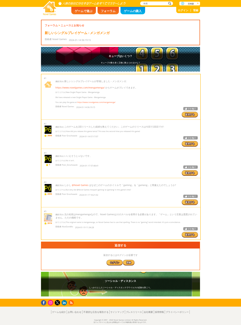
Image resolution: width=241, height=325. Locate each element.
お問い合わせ (74, 312)
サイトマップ (117, 312)
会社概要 (148, 312)
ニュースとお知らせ (72, 25)
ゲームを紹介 (59, 312)
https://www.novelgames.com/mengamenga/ (80, 87)
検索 (169, 3)
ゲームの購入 (133, 11)
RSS (71, 302)
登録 (195, 10)
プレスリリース (134, 312)
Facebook (44, 302)
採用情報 (159, 312)
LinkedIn (65, 302)
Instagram (51, 302)
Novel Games (49, 7)
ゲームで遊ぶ (83, 11)
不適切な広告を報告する (96, 312)
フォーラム (108, 11)
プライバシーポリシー (177, 312)
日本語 (191, 3)
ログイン (183, 10)
